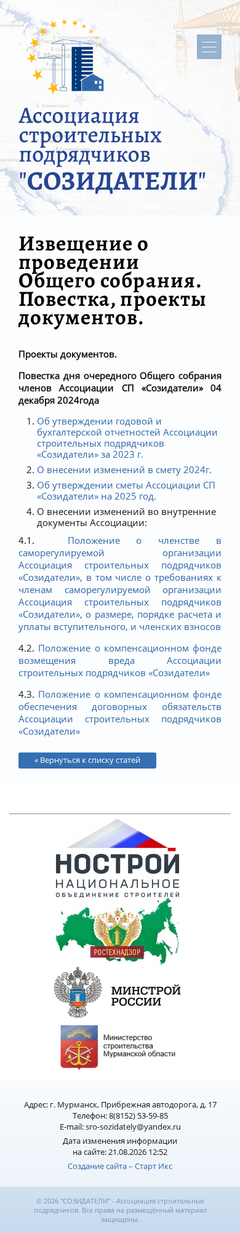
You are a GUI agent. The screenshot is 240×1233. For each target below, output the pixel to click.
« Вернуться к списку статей (87, 759)
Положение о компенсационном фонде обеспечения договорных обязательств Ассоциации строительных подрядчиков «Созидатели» (120, 712)
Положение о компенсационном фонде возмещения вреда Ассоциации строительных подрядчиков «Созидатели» (120, 660)
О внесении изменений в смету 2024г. (124, 469)
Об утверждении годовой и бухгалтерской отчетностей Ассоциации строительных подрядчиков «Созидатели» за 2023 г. (127, 437)
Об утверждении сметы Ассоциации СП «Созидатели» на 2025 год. (126, 490)
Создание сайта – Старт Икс (120, 1165)
